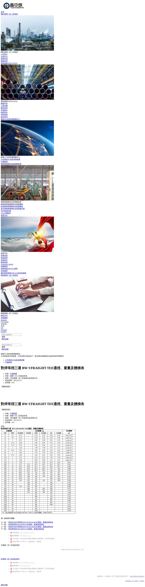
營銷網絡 (4, 318)
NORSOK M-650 (7, 264)
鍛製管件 (4, 112)
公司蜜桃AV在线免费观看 (10, 159)
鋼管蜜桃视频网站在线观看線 (12, 204)
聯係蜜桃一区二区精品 (9, 275)
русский (4, 330)
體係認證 (4, 258)
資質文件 (4, 215)
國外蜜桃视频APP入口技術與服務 (13, 273)
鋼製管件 (4, 103)
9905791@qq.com (25, 535)
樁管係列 (4, 117)
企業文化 (4, 56)
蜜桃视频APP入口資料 (9, 269)
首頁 (2, 12)
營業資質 (4, 255)
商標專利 (4, 266)
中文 (2, 326)
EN (2, 328)
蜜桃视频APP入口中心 (9, 63)
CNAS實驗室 (6, 213)
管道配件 (4, 110)
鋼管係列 (4, 108)
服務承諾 (4, 61)
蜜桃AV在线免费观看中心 (10, 119)
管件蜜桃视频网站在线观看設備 (13, 209)
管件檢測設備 (6, 211)
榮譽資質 (4, 262)
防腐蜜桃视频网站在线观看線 (12, 206)
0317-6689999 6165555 (27, 532)
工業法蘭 (4, 106)
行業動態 (4, 162)
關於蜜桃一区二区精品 (9, 14)
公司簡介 (4, 54)
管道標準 (4, 271)
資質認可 (4, 260)
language (4, 320)
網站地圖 (4, 585)
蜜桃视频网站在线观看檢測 (11, 164)
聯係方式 (4, 316)
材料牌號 (4, 115)
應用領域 (4, 59)
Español (3, 332)
